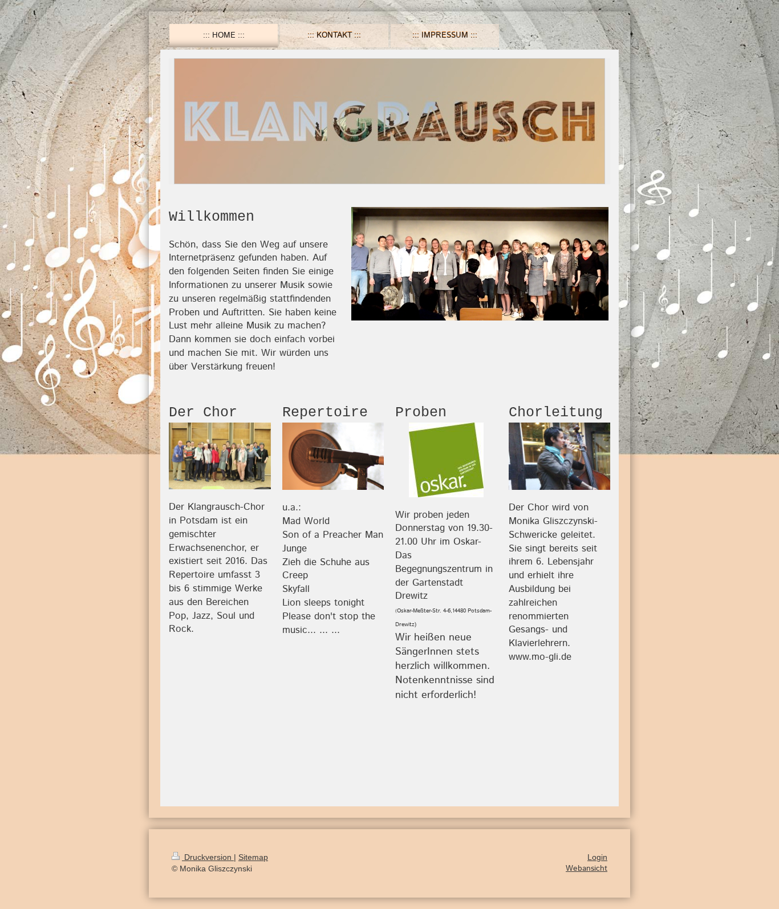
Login (597, 857)
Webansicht (586, 868)
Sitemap (253, 857)
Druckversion (208, 857)
